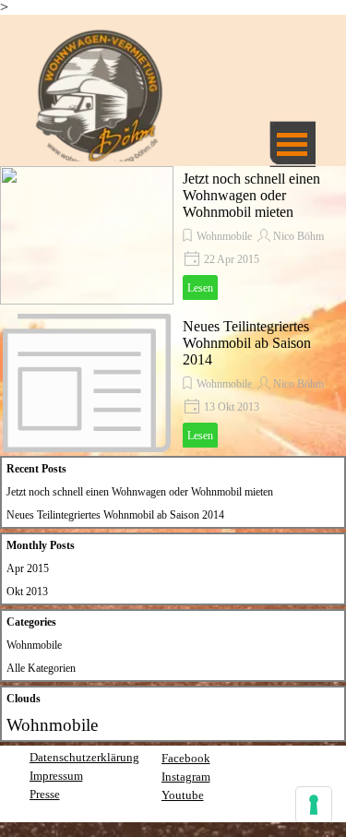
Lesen (200, 287)
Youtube (182, 795)
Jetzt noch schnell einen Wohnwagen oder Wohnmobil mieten (251, 195)
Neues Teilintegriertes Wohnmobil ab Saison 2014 (247, 342)
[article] (173, 235)
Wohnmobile (224, 236)
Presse (45, 794)
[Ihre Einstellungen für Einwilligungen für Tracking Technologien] (313, 804)
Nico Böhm (298, 236)
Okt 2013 (27, 591)
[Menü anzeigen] (292, 144)
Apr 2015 (27, 568)
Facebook (185, 758)
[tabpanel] (95, 784)
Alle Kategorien (41, 668)
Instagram (185, 776)
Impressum (56, 776)
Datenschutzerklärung (84, 757)
